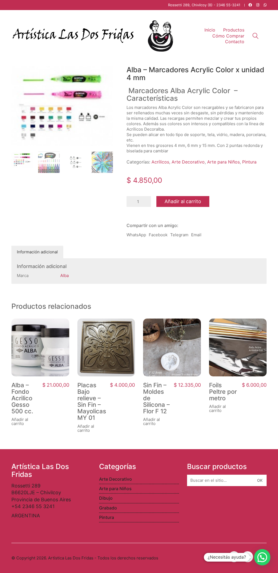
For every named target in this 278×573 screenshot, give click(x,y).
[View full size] (18, 74)
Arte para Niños (223, 162)
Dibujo (106, 498)
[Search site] (255, 36)
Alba (64, 275)
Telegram (179, 234)
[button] (262, 557)
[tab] (37, 252)
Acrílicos (160, 162)
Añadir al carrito (183, 201)
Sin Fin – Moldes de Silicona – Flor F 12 (156, 398)
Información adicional (37, 251)
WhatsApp (136, 234)
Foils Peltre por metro (223, 392)
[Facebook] (234, 556)
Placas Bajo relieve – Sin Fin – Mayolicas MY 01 (91, 401)
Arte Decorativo (188, 162)
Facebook (158, 234)
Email (196, 234)
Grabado (108, 508)
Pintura (249, 162)
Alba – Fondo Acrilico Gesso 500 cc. (22, 398)
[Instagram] (247, 556)
